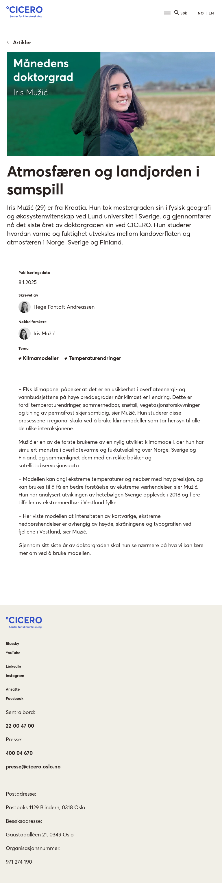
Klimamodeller (41, 358)
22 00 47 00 (20, 725)
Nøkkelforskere (32, 321)
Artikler (22, 42)
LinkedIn (13, 666)
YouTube (13, 652)
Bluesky (12, 643)
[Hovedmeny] (167, 13)
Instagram (15, 675)
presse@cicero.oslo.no (33, 766)
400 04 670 (19, 753)
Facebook (14, 698)
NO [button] (201, 13)
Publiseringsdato (34, 272)
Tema (23, 348)
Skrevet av (28, 295)
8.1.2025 (27, 282)
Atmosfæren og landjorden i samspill (103, 180)
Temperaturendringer (95, 358)
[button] (24, 13)
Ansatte (13, 689)
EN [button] (211, 13)
